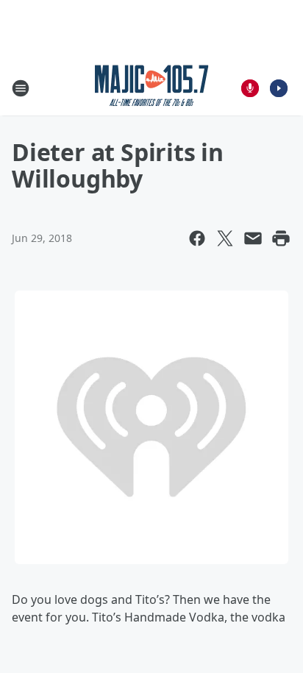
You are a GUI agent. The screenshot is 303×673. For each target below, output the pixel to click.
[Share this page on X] (225, 238)
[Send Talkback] (250, 88)
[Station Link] (152, 88)
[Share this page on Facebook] (197, 238)
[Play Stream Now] (279, 88)
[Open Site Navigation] (20, 88)
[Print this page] (281, 238)
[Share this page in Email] (253, 238)
